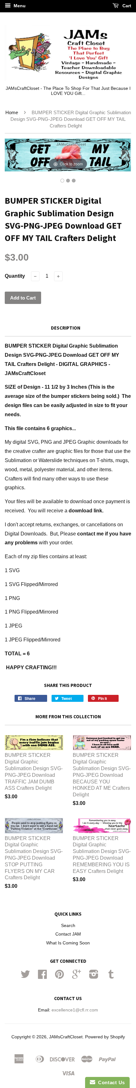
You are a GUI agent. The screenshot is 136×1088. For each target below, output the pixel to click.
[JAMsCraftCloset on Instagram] (94, 976)
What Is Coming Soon (68, 943)
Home (11, 112)
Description (65, 328)
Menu (19, 5)
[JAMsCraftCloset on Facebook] (42, 976)
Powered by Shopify (105, 1037)
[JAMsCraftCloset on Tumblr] (111, 976)
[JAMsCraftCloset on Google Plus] (76, 976)
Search (68, 925)
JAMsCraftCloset (66, 1037)
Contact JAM (68, 934)
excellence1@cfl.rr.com (75, 1010)
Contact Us (110, 1082)
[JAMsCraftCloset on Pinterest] (59, 976)
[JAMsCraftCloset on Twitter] (25, 976)
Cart (126, 5)
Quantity (15, 276)
